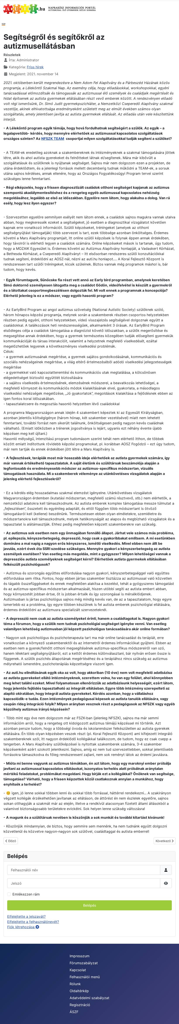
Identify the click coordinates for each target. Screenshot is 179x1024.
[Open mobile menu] (3, 23)
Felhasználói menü (85, 977)
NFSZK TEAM (52, 138)
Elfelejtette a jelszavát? (26, 916)
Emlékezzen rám (26, 894)
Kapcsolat (78, 970)
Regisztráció (80, 1005)
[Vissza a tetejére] (171, 1016)
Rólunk (75, 984)
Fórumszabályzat (84, 963)
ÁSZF (74, 1012)
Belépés (89, 905)
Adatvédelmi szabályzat (89, 998)
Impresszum (80, 956)
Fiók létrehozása (21, 927)
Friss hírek (35, 67)
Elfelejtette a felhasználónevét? (33, 922)
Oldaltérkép (79, 991)
